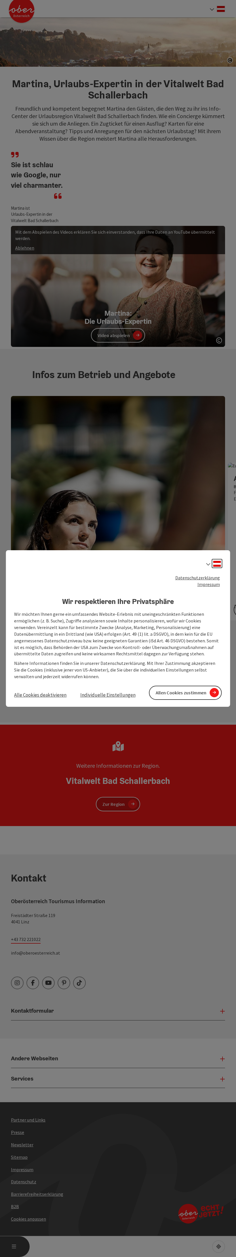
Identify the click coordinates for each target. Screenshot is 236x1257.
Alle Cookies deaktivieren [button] (40, 695)
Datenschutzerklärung (197, 578)
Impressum (208, 584)
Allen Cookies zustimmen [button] (181, 693)
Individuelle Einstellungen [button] (108, 695)
